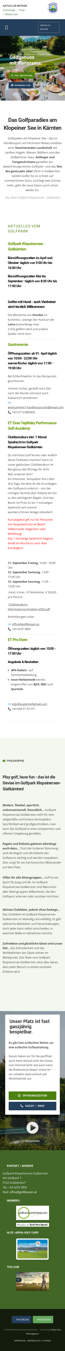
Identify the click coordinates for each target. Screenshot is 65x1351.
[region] (32, 68)
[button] (21, 85)
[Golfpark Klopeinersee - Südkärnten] (53, 8)
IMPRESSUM (20, 1340)
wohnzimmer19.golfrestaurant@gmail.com (36, 407)
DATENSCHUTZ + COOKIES (39, 1340)
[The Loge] (32, 1281)
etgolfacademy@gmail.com (29, 704)
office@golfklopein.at (25, 624)
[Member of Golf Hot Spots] (32, 1225)
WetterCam (11, 14)
